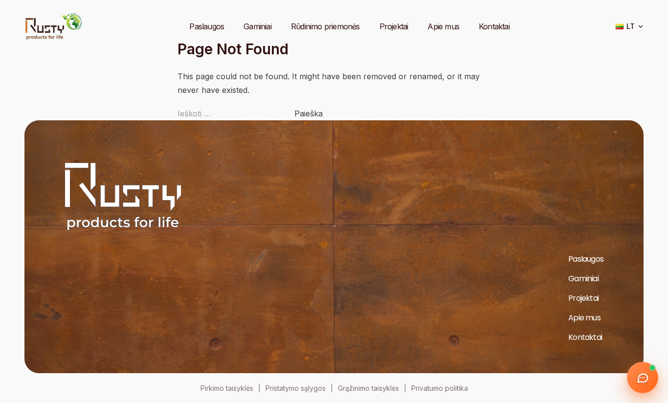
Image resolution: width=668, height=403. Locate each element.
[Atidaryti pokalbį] (642, 377)
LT (630, 26)
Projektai (393, 26)
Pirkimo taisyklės (226, 388)
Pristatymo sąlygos (296, 388)
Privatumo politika (439, 388)
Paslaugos (206, 26)
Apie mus (443, 26)
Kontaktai (494, 26)
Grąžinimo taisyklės (368, 388)
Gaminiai (257, 26)
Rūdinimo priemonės (325, 26)
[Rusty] (53, 26)
